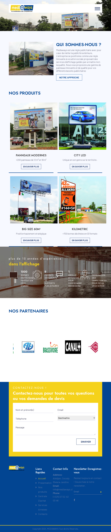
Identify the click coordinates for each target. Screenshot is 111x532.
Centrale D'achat (42, 498)
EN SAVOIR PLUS (31, 166)
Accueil (42, 478)
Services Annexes (42, 507)
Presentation (45, 482)
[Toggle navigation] (96, 9)
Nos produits (42, 489)
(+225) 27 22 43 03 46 (60, 498)
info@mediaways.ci (63, 489)
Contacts (42, 513)
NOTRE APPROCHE (69, 77)
